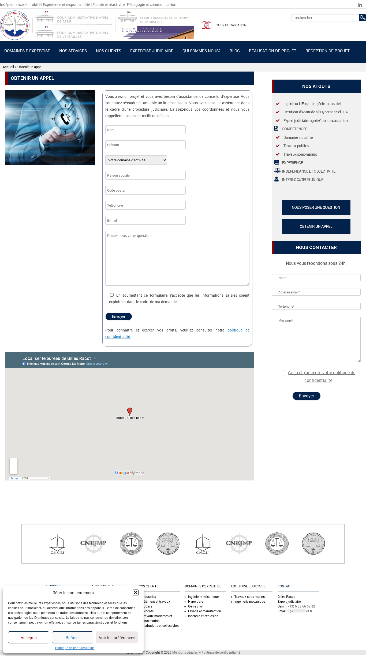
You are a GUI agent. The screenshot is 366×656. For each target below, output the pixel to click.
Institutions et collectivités (160, 625)
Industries (149, 596)
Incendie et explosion (203, 616)
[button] (135, 592)
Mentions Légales (185, 652)
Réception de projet (327, 50)
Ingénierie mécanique (203, 596)
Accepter (29, 637)
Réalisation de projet (272, 50)
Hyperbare (195, 601)
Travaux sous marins (249, 596)
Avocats (148, 611)
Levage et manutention (204, 611)
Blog (235, 50)
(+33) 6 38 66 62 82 (300, 606)
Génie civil (195, 606)
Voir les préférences (117, 637)
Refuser (73, 637)
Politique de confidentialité (74, 647)
